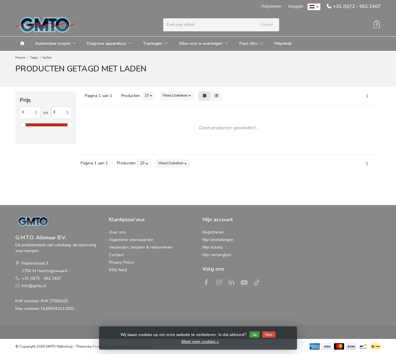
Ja (254, 334)
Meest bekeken (176, 95)
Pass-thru (248, 43)
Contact (116, 255)
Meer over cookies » (200, 341)
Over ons (117, 232)
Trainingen (152, 43)
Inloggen (295, 6)
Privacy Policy (121, 262)
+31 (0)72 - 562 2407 (357, 6)
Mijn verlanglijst (216, 255)
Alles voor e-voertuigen (201, 43)
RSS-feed (118, 270)
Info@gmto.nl (34, 286)
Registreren (271, 6)
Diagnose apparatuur (106, 43)
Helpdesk (283, 43)
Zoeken (266, 24)
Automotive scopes (52, 43)
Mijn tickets (212, 247)
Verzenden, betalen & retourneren (140, 247)
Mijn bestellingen (218, 239)
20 (147, 95)
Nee (269, 334)
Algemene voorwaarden (131, 239)
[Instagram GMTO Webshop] (221, 283)
